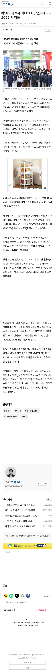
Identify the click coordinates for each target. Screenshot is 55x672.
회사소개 (27, 663)
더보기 (49, 499)
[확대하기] (27, 51)
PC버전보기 (27, 668)
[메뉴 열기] (40, 4)
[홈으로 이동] (7, 3)
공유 (49, 29)
